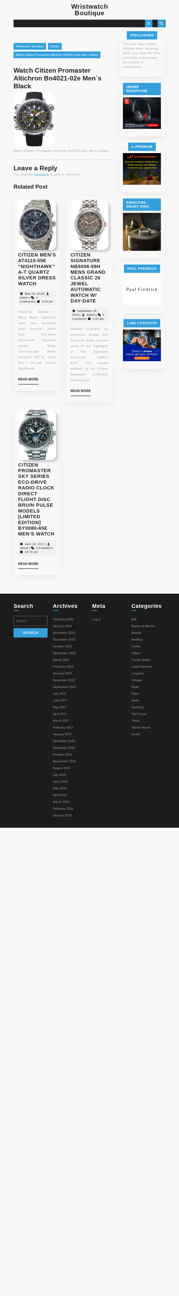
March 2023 (61, 660)
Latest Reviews (141, 666)
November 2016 (64, 747)
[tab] (148, 23)
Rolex (135, 693)
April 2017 (60, 714)
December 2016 (64, 741)
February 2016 (63, 808)
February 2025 (63, 619)
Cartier (136, 646)
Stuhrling (137, 707)
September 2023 (64, 653)
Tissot (135, 720)
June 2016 (60, 781)
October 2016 (62, 754)
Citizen (55, 46)
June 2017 (60, 700)
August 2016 (61, 768)
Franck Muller (140, 660)
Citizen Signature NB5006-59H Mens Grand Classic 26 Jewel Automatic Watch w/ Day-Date (88, 278)
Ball (133, 619)
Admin (24, 297)
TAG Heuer (139, 714)
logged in (41, 174)
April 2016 (60, 795)
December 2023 (64, 632)
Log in (96, 619)
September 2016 (64, 761)
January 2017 (62, 734)
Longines (137, 673)
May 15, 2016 (34, 293)
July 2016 (59, 774)
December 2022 (64, 680)
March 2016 (61, 802)
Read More (28, 381)
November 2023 (64, 639)
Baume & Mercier (143, 626)
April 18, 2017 (35, 544)
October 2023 (62, 646)
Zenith (135, 734)
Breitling (137, 639)
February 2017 (63, 727)
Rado (135, 687)
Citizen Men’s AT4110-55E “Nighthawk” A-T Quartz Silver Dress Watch (37, 269)
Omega (136, 680)
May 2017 (60, 707)
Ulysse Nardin (141, 727)
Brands (136, 632)
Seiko (135, 700)
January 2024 (62, 626)
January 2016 (62, 815)
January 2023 (62, 673)
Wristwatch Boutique (89, 10)
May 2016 (60, 788)
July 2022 (59, 693)
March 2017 (61, 720)
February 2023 (63, 666)
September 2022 (64, 687)
